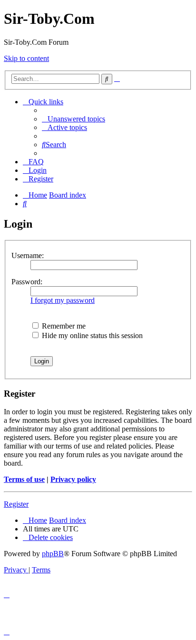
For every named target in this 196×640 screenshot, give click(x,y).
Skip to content (26, 58)
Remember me (63, 326)
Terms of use (24, 479)
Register (16, 504)
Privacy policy (73, 479)
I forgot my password (62, 300)
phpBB (53, 554)
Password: (26, 282)
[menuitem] (73, 119)
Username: (27, 255)
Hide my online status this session (91, 335)
